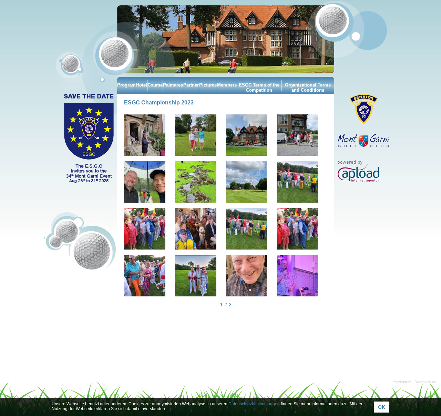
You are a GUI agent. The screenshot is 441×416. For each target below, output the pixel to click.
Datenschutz (425, 382)
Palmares (173, 85)
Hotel (141, 85)
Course (155, 85)
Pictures (208, 85)
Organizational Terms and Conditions (308, 87)
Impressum (401, 382)
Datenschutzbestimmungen (254, 404)
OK (381, 407)
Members (227, 85)
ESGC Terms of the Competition (259, 87)
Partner (191, 85)
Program (126, 85)
